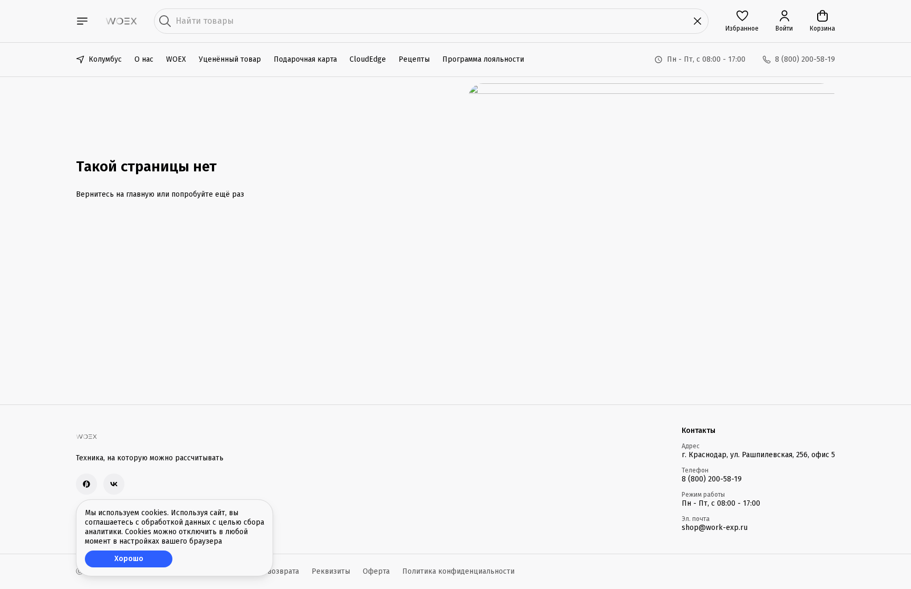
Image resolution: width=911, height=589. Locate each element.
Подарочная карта (305, 59)
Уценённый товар (230, 59)
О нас (143, 59)
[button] (742, 21)
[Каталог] (82, 21)
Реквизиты (331, 571)
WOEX (176, 59)
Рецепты (414, 59)
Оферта (376, 571)
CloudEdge (368, 59)
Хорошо (128, 558)
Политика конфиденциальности (458, 571)
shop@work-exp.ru (715, 527)
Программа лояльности (483, 59)
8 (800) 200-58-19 (712, 479)
